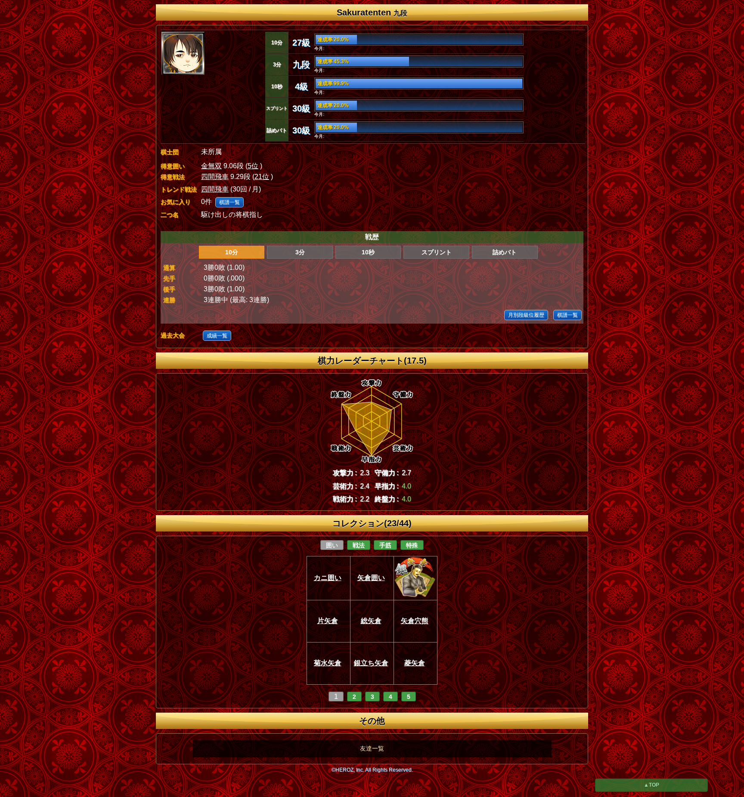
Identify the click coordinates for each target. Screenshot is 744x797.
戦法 (359, 545)
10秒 (368, 252)
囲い (332, 545)
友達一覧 (372, 748)
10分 (231, 252)
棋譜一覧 (229, 202)
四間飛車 (215, 176)
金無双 (211, 166)
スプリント (437, 252)
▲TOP (651, 785)
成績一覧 (217, 336)
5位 (253, 166)
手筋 (385, 545)
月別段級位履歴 (526, 315)
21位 (261, 176)
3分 (300, 252)
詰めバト (505, 252)
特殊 (412, 545)
